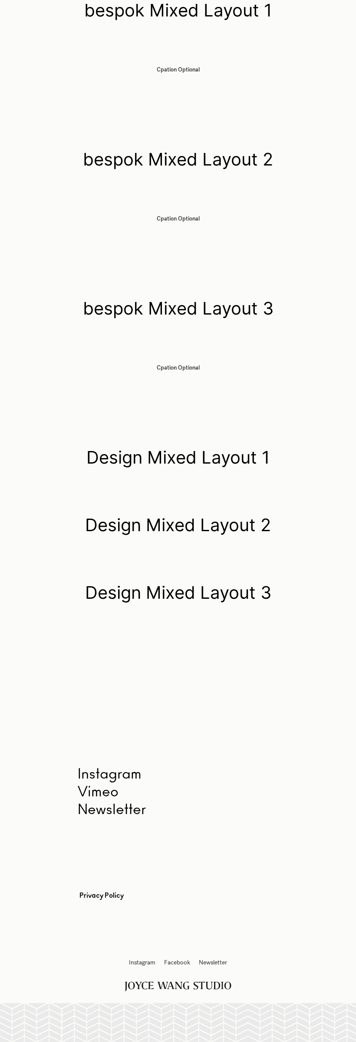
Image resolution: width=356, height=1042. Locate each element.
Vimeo (98, 792)
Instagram (142, 962)
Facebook (177, 962)
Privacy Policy (101, 895)
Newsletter (112, 810)
